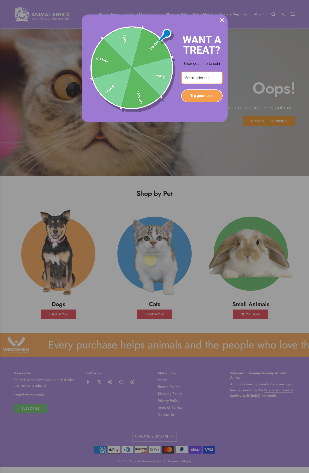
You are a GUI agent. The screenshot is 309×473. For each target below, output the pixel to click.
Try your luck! (201, 95)
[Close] (222, 19)
